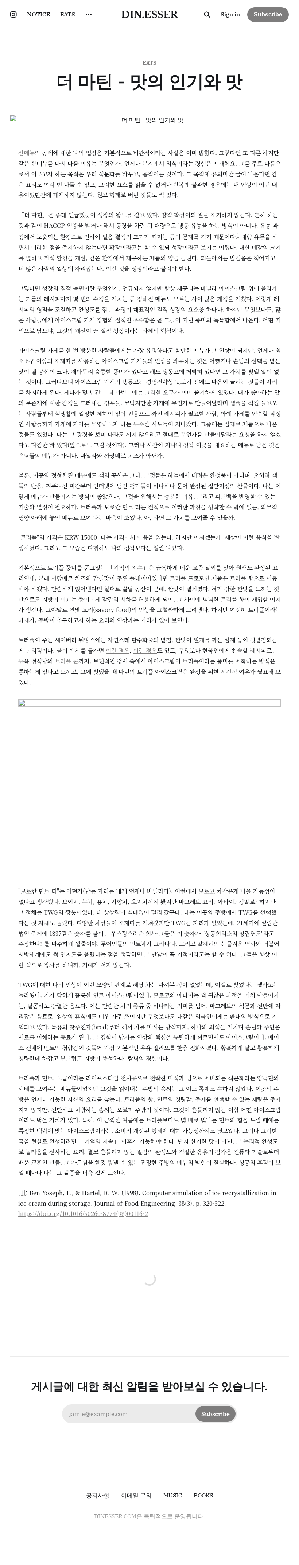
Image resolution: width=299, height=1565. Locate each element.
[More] (88, 14)
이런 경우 (117, 650)
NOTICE (38, 14)
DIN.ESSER (149, 14)
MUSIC (172, 1495)
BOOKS (203, 1495)
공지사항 (97, 1495)
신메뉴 (26, 153)
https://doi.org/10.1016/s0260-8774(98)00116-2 (83, 1213)
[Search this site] (207, 14)
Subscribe (268, 14)
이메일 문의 (136, 1495)
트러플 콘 (66, 661)
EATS (67, 14)
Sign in (230, 14)
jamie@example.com (149, 1413)
